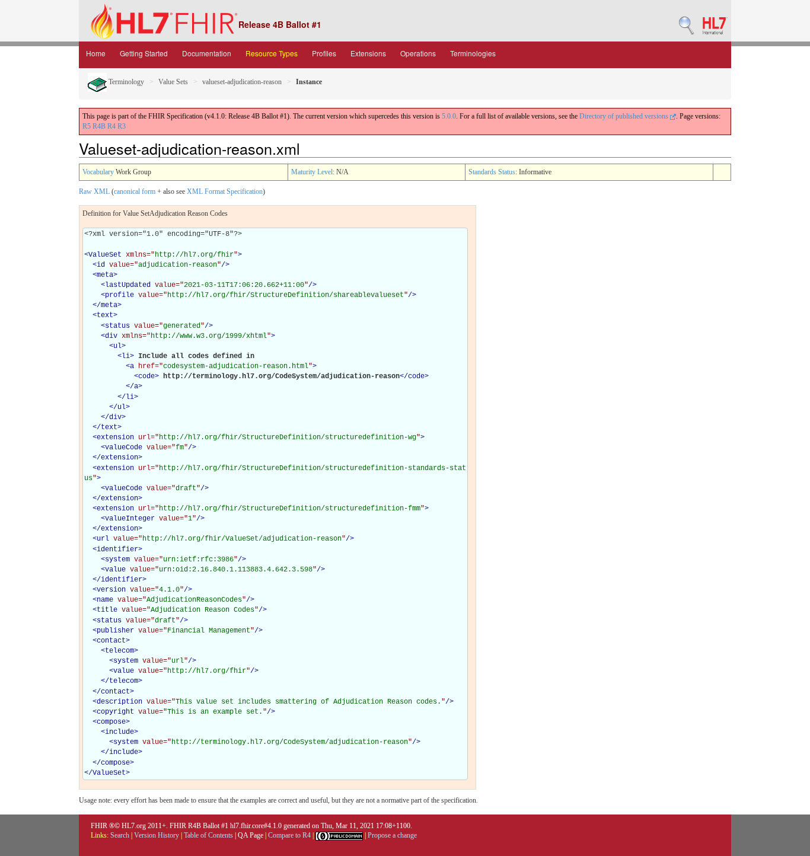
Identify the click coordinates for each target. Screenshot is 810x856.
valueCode (123, 447)
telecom (119, 651)
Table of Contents (208, 835)
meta (105, 275)
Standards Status (491, 172)
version (111, 590)
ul (117, 346)
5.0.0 (449, 116)
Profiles (324, 53)
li (126, 356)
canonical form (134, 191)
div (111, 336)
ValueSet (105, 255)
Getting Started (144, 53)
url (103, 539)
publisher (115, 631)
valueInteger (130, 519)
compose (111, 722)
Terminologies (473, 53)
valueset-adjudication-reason (242, 82)
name (105, 600)
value (115, 570)
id (101, 265)
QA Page (250, 835)
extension (115, 437)
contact (111, 641)
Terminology (125, 82)
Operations (418, 53)
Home (96, 53)
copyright (115, 712)
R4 (111, 126)
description (119, 702)
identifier (117, 549)
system (117, 559)
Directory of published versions (624, 116)
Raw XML (94, 191)
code (146, 376)
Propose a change (392, 835)
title (107, 610)
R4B (99, 126)
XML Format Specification (225, 191)
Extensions (368, 53)
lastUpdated (128, 285)
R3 (121, 126)
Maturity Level (312, 172)
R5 (86, 126)
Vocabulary (98, 172)
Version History (156, 835)
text (105, 315)
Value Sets (173, 82)
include (119, 732)
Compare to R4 (289, 835)
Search (119, 835)
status (117, 326)
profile (119, 295)
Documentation (206, 53)
